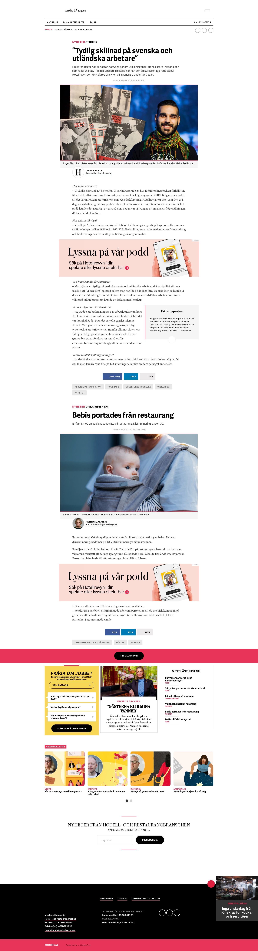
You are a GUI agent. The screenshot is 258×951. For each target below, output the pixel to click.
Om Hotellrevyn (202, 22)
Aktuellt (52, 22)
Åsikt (93, 22)
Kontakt (123, 899)
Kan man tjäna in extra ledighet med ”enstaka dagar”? (68, 716)
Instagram (210, 30)
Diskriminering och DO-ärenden (92, 642)
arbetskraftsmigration (88, 386)
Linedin (169, 912)
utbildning (163, 386)
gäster (120, 642)
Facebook (197, 30)
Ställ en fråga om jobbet (71, 728)
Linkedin (204, 30)
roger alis (113, 386)
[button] (127, 800)
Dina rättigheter (74, 22)
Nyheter (79, 392)
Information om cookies (146, 899)
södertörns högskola (138, 386)
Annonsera (106, 899)
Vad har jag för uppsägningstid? (66, 707)
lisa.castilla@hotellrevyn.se (99, 173)
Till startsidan (129, 655)
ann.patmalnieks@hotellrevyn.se (101, 524)
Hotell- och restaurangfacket (60, 918)
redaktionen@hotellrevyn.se (60, 930)
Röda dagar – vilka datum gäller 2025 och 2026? (70, 697)
